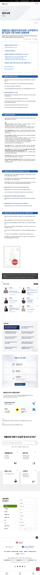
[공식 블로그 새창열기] (18, 566)
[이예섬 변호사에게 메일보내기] (19, 306)
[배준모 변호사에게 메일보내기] (37, 306)
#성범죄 (23, 446)
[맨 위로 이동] (37, 537)
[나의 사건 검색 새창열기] (15, 566)
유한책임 (25, 551)
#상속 (27, 446)
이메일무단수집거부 (32, 551)
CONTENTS (33, 42)
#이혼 (13, 446)
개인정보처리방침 (14, 551)
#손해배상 (20, 446)
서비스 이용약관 (7, 551)
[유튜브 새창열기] (22, 566)
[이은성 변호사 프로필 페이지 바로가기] (29, 300)
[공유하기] (37, 23)
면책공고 (21, 551)
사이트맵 (17, 553)
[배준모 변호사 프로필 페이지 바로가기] (29, 308)
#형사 (16, 446)
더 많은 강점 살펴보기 (19, 384)
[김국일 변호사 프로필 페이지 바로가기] (11, 291)
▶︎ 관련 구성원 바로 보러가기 (9, 69)
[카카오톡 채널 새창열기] (20, 566)
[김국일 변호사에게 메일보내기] (19, 287)
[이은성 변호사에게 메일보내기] (37, 298)
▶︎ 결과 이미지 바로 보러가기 (9, 66)
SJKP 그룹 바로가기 (9, 547)
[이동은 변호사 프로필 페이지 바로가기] (11, 300)
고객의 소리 (22, 553)
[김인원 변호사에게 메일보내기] (37, 287)
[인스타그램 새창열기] (25, 566)
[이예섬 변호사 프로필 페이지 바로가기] (11, 308)
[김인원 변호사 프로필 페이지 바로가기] (29, 291)
